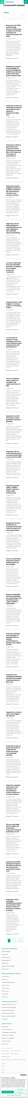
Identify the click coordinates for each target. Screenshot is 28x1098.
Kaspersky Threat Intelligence (8, 1038)
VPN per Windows (5, 988)
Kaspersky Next (5, 1026)
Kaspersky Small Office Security (8, 1004)
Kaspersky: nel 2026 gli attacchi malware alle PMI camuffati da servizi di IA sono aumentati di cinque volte (13, 866)
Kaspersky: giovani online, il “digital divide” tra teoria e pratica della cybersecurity (12, 489)
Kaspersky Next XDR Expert (8, 1035)
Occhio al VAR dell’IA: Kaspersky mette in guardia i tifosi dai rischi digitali (13, 561)
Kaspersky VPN (5, 963)
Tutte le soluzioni (5, 969)
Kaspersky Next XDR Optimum (8, 1013)
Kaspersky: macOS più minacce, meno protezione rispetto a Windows (13, 418)
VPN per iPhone (5, 994)
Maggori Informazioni (12, 58)
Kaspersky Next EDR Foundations (9, 1007)
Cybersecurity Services (7, 1029)
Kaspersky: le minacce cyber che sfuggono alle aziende (14, 714)
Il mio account (26, 2)
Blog (2, 1072)
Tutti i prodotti (5, 1019)
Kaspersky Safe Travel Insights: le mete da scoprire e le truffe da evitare (14, 304)
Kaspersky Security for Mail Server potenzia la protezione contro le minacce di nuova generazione (14, 526)
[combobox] (14, 16)
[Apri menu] (2, 2)
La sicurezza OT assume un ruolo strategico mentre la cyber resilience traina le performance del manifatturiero (14, 342)
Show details (20, 1089)
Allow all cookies (8, 1092)
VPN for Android (5, 991)
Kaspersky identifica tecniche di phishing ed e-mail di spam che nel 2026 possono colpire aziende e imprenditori (14, 599)
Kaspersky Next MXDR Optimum (8, 1016)
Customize (19, 1092)
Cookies (11, 1050)
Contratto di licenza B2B (14, 1053)
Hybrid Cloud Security (6, 1041)
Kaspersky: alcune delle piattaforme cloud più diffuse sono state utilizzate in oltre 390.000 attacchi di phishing (14, 228)
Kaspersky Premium (6, 957)
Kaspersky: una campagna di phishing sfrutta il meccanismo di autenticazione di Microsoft (14, 678)
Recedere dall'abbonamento (6, 1056)
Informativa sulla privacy (5, 1050)
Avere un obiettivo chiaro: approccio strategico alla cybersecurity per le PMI (13, 382)
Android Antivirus (5, 976)
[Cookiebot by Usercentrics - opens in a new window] (20, 1075)
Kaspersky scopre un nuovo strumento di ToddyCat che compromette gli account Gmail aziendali (13, 750)
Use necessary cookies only (14, 1095)
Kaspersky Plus (5, 954)
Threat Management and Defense (9, 1032)
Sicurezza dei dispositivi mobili (8, 982)
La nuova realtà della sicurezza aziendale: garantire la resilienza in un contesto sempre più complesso (13, 267)
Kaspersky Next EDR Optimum (8, 1010)
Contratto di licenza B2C (5, 1053)
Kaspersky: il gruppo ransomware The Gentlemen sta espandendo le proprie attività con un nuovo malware (13, 789)
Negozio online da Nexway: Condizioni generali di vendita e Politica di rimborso (14, 1059)
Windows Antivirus (6, 985)
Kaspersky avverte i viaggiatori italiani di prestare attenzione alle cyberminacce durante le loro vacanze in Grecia (13, 190)
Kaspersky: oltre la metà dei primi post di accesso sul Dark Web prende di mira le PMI (14, 454)
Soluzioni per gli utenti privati (9, 948)
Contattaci (3, 1063)
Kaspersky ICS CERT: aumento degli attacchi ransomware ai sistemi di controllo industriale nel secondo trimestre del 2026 (14, 31)
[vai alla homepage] (9, 2)
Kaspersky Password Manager (8, 966)
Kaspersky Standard (6, 951)
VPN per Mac (4, 997)
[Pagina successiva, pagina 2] (22, 940)
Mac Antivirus (4, 979)
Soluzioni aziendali (6, 1023)
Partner (3, 1069)
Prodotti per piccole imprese (9, 1001)
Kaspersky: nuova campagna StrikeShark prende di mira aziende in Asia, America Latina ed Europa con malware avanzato (14, 905)
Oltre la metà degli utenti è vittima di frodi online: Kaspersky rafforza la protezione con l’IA (13, 828)
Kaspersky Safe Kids (6, 960)
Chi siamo (3, 1066)
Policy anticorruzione (17, 1050)
